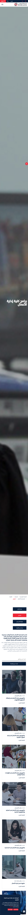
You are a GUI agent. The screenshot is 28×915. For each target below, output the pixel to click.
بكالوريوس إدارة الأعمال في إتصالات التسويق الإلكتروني (15, 699)
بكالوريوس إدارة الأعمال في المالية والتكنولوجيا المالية (15, 811)
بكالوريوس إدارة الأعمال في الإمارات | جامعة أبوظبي (15, 774)
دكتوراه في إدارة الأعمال (18, 883)
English (2, 1)
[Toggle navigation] (2, 4)
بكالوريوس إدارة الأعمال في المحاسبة (15, 848)
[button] (26, 163)
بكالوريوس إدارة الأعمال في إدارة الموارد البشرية (16, 736)
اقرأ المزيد (11, 906)
